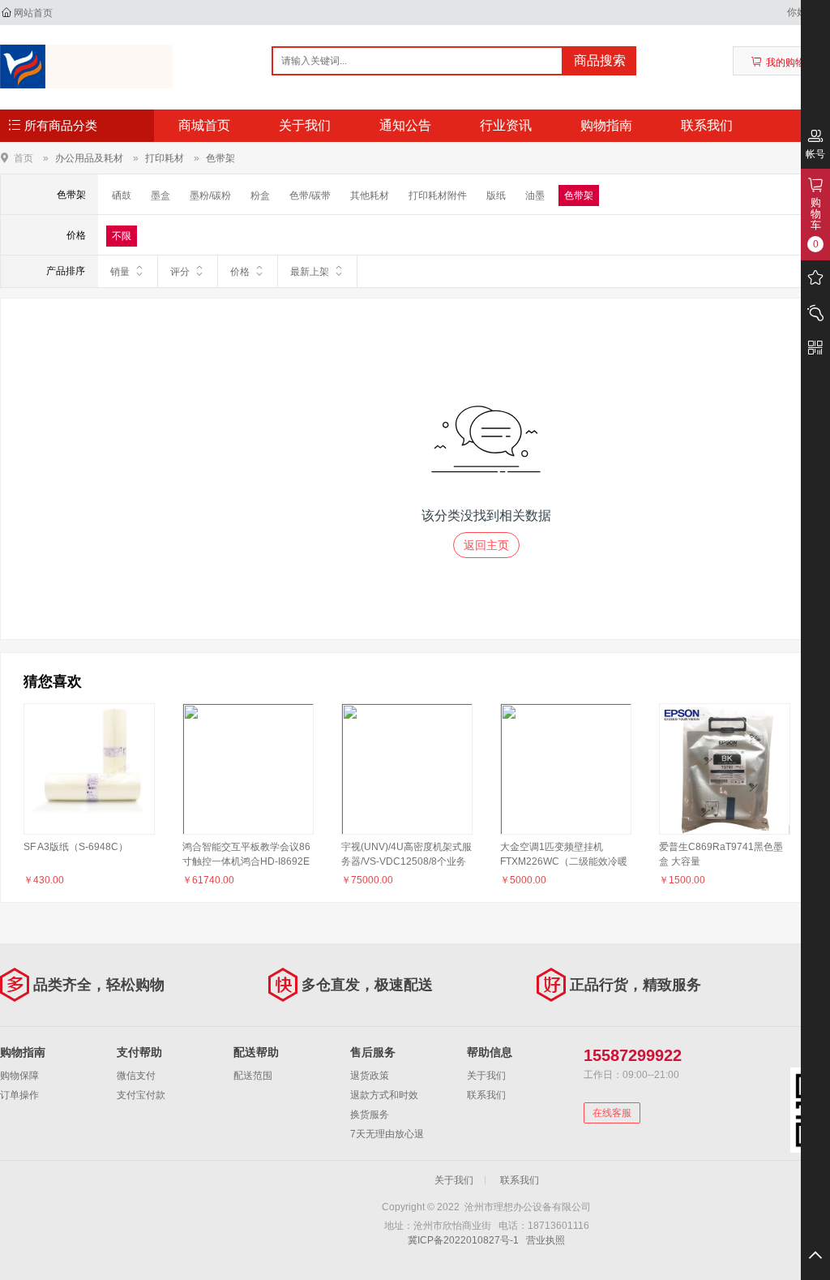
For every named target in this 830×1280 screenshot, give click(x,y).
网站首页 (33, 13)
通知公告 (405, 125)
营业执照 (545, 1240)
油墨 (535, 195)
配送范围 (252, 1075)
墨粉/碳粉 (210, 195)
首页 (23, 157)
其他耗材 (369, 195)
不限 (121, 236)
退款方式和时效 (384, 1095)
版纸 (496, 195)
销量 (120, 271)
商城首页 (204, 125)
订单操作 (19, 1095)
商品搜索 (600, 60)
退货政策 (369, 1075)
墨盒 (160, 195)
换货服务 (369, 1114)
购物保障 (19, 1075)
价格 (240, 271)
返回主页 (486, 545)
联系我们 (707, 125)
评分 (180, 271)
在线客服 (612, 1113)
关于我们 (305, 125)
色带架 (220, 158)
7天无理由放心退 (387, 1134)
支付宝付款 (141, 1095)
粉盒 (260, 195)
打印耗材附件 (438, 195)
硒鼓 (121, 195)
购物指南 (606, 125)
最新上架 (309, 271)
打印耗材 (164, 158)
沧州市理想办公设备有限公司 (86, 66)
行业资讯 (506, 125)
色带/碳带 (310, 195)
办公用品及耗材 (89, 158)
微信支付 (136, 1075)
